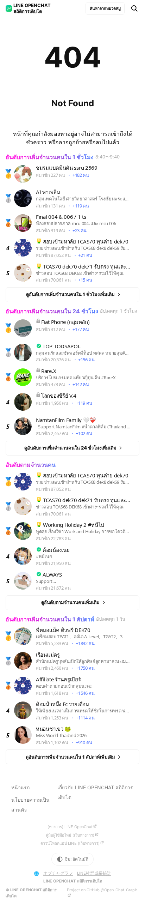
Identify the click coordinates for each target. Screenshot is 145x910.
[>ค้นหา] (134, 8)
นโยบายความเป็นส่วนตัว (30, 805)
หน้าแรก (20, 787)
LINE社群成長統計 (94, 873)
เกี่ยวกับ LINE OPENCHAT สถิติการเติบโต (95, 792)
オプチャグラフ (58, 873)
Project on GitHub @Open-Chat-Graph (102, 889)
